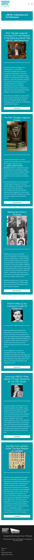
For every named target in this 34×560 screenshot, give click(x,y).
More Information (17, 202)
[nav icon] (32, 4)
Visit (2, 550)
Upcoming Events (6, 552)
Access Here (17, 108)
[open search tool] (29, 4)
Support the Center (7, 554)
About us (4, 548)
